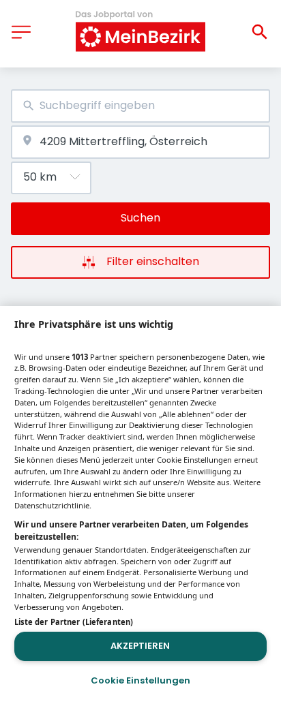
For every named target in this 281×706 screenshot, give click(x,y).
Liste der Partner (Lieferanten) (73, 622)
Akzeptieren (140, 645)
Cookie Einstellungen (140, 680)
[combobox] (140, 106)
